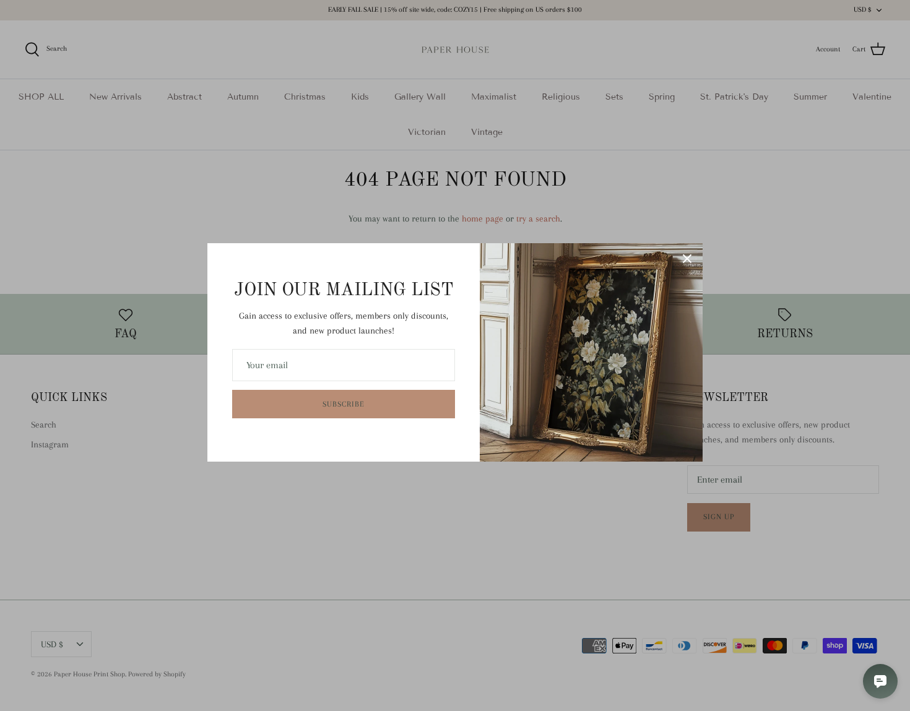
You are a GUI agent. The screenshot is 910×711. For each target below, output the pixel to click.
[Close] (687, 258)
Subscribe (344, 404)
